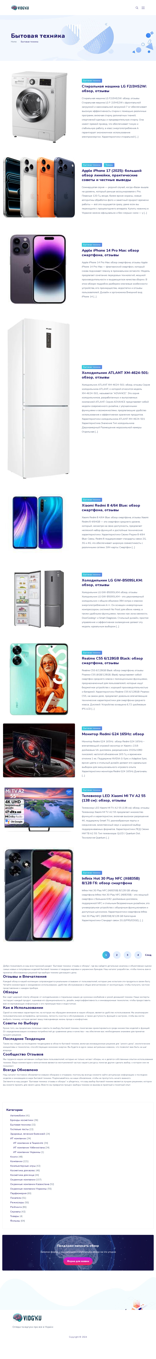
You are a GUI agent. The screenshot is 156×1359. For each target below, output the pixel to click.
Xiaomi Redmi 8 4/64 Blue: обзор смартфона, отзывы (111, 507)
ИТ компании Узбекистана (29, 1147)
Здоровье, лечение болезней (27, 1134)
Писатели (15, 1198)
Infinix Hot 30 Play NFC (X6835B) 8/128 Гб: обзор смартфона (111, 880)
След (148, 955)
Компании (16, 1161)
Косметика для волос (22, 1170)
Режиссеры (17, 1202)
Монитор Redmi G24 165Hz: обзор (113, 734)
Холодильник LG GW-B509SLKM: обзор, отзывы (112, 582)
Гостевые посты (19, 1129)
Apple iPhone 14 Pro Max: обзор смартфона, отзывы (110, 252)
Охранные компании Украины (28, 1188)
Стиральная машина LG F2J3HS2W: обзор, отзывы (114, 88)
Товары (109, 165)
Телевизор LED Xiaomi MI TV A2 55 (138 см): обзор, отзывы (113, 798)
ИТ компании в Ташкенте (28, 1143)
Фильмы (15, 1221)
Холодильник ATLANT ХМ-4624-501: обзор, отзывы (115, 375)
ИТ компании (18, 1138)
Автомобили (17, 1115)
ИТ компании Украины (27, 1152)
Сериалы (15, 1211)
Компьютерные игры (23, 1166)
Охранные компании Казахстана (29, 1184)
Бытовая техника (92, 80)
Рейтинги (16, 1207)
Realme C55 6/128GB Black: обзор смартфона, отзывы (112, 660)
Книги (14, 1156)
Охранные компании (22, 1179)
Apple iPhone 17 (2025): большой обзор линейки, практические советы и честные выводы (112, 175)
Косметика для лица (22, 1175)
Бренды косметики (21, 1120)
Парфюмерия (18, 1193)
